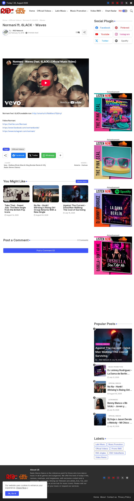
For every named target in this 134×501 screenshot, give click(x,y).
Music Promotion (78, 11)
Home (32, 11)
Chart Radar (111, 11)
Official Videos (44, 11)
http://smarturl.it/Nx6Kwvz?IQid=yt (47, 113)
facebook (105, 27)
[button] (124, 11)
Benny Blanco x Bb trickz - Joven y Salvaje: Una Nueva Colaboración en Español (117, 405)
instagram (125, 34)
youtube (105, 34)
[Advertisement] (50, 44)
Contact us (112, 497)
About (103, 497)
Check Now (21, 488)
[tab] (32, 11)
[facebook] (108, 3)
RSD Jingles (101, 453)
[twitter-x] (126, 3)
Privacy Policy (124, 497)
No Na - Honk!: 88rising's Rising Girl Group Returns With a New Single (45, 208)
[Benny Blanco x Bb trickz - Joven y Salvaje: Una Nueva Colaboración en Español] (100, 403)
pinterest (124, 27)
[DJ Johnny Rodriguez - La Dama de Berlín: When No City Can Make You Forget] (100, 370)
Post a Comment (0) (46, 250)
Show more (82, 181)
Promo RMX (117, 449)
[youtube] (117, 3)
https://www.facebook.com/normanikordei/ (21, 128)
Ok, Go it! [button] (12, 493)
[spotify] (131, 3)
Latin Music (60, 11)
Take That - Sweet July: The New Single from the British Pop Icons (15, 208)
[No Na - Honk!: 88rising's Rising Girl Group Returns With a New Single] (100, 387)
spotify (124, 40)
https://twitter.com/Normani (15, 124)
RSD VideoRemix (116, 453)
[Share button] (60, 155)
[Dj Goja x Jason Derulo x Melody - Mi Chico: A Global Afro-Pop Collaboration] (100, 419)
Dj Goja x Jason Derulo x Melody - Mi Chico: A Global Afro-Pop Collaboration (119, 421)
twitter (105, 40)
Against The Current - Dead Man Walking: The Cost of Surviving (74, 207)
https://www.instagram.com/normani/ (19, 131)
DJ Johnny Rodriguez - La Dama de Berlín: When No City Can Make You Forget (119, 372)
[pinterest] (112, 3)
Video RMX (95, 11)
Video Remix (101, 457)
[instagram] (122, 3)
